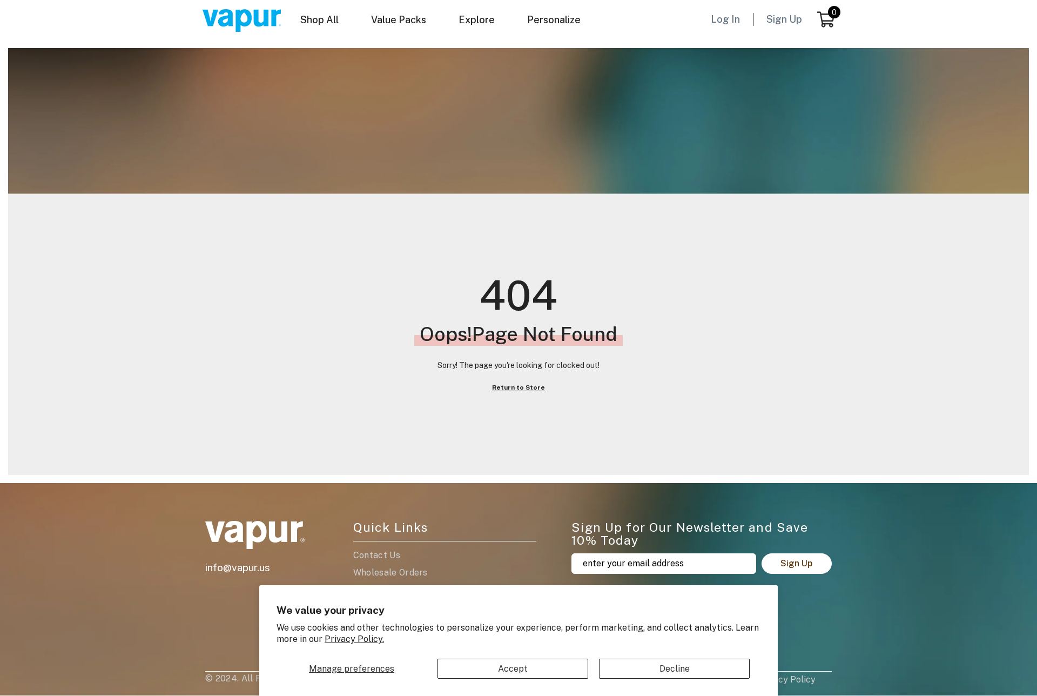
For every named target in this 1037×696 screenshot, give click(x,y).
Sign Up (796, 563)
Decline (674, 669)
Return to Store (518, 387)
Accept (513, 669)
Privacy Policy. (354, 639)
